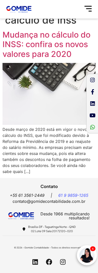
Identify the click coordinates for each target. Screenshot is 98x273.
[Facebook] (49, 261)
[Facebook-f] (92, 91)
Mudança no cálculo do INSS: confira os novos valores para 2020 (46, 44)
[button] (88, 9)
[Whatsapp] (92, 127)
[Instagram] (92, 80)
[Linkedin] (92, 103)
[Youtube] (92, 115)
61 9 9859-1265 (73, 195)
